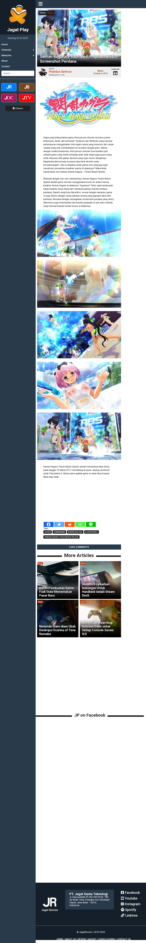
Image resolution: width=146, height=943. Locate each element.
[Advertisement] (79, 500)
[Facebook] (49, 524)
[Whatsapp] (80, 524)
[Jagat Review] (9, 89)
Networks (6, 55)
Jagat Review (49, 910)
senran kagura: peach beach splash (61, 537)
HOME (60, 939)
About (4, 60)
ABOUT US (70, 939)
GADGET (92, 939)
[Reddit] (70, 524)
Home (4, 44)
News (50, 12)
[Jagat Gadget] (26, 89)
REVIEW (82, 939)
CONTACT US (124, 939)
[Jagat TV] (26, 100)
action (47, 532)
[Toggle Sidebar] (41, 4)
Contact (5, 66)
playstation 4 (91, 532)
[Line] (91, 524)
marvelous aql (75, 532)
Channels (6, 49)
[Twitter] (59, 524)
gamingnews (59, 532)
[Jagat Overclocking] (9, 100)
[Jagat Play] (79, 107)
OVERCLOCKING (106, 939)
